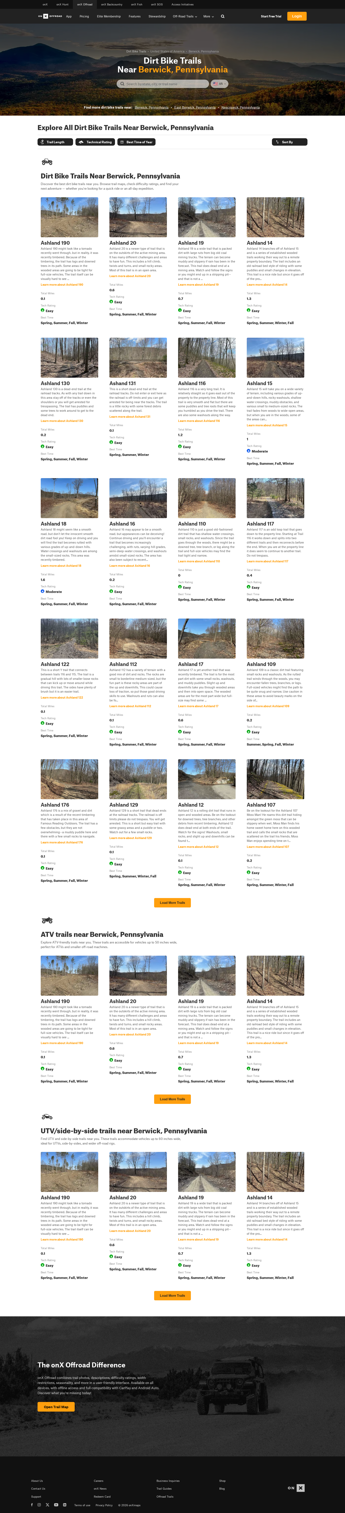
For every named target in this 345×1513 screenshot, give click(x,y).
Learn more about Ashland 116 (207, 402)
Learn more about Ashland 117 (275, 543)
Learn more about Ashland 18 (69, 543)
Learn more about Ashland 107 (275, 824)
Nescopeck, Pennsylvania (240, 107)
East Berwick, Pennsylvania (195, 107)
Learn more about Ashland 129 (138, 824)
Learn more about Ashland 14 (275, 262)
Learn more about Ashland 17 (207, 683)
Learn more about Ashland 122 (69, 683)
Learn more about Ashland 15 (275, 402)
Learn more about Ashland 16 (138, 543)
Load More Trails (172, 902)
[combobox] (166, 84)
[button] (55, 142)
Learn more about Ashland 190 (69, 262)
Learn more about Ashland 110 (207, 543)
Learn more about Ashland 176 (69, 824)
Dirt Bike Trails (136, 51)
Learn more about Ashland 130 (69, 402)
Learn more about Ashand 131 (138, 402)
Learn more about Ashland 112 (138, 683)
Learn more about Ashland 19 (207, 262)
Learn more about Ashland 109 (275, 683)
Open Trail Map (56, 1407)
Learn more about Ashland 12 (207, 824)
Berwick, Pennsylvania (152, 107)
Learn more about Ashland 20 (138, 262)
